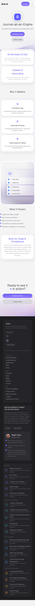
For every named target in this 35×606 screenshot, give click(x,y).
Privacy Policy (10, 391)
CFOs (7, 368)
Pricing (8, 383)
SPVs (7, 365)
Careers (8, 381)
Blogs (7, 378)
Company (9, 373)
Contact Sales (17, 39)
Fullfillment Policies (12, 399)
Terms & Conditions (12, 389)
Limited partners (11, 360)
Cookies (8, 396)
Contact (25, 4)
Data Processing (11, 394)
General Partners (11, 358)
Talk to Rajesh (17, 428)
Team (7, 376)
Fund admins (10, 363)
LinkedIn (8, 428)
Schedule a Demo (17, 34)
